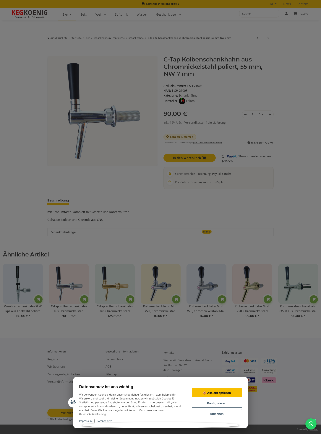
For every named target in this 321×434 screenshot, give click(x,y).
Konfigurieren (216, 403)
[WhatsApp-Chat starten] (311, 424)
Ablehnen (217, 414)
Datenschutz (104, 420)
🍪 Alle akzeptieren (217, 393)
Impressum (86, 420)
